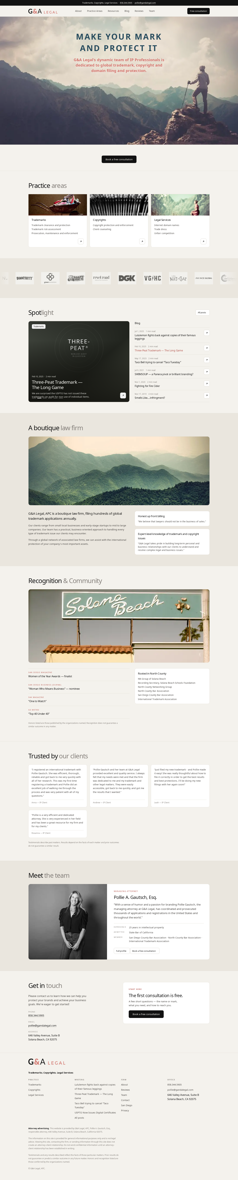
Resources (113, 10)
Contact (125, 1100)
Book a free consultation (146, 1014)
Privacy (125, 1110)
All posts (79, 1117)
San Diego (126, 1105)
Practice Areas (94, 10)
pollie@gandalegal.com (145, 2)
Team (152, 10)
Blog (127, 10)
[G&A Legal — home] (42, 11)
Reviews (139, 10)
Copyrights (34, 1089)
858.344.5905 (126, 2)
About (78, 10)
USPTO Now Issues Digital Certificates (95, 1112)
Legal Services (36, 1094)
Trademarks (34, 1084)
